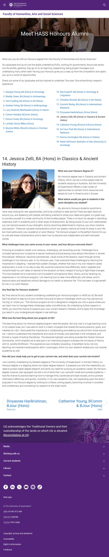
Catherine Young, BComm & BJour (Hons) (80, 405)
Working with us (11, 453)
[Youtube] (26, 487)
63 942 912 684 (15, 511)
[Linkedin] (12, 487)
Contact (7, 475)
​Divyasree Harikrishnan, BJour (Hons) (27, 405)
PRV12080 (15, 522)
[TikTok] (39, 487)
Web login (7, 497)
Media (6, 446)
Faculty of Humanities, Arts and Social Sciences (33, 14)
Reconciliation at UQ (16, 435)
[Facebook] (5, 487)
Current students (11, 460)
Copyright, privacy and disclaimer (18, 533)
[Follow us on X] (19, 487)
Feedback (7, 550)
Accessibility (8, 539)
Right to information (12, 544)
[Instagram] (33, 487)
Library (7, 468)
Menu (4, 5)
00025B (14, 517)
